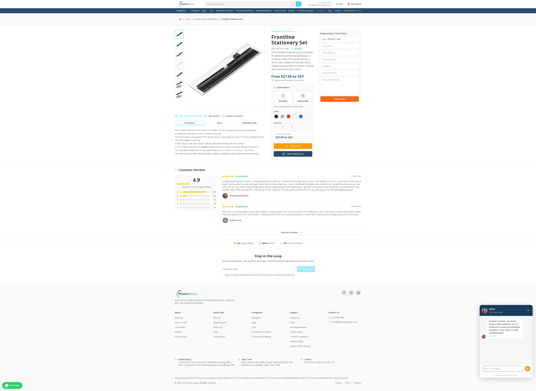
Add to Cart (295, 146)
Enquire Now (339, 99)
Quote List (218, 327)
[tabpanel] (220, 142)
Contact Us (295, 317)
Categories (180, 10)
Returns (357, 383)
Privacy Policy (296, 332)
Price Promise (181, 336)
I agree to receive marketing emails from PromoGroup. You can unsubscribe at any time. (259, 275)
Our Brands (180, 327)
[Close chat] (528, 310)
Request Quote (220, 322)
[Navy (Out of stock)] (282, 116)
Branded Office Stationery (205, 19)
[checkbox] (222, 275)
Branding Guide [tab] (250, 122)
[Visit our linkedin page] (358, 292)
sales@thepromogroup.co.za (319, 5)
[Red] (288, 116)
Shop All (216, 317)
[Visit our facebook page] (344, 292)
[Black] (276, 116)
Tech (211, 10)
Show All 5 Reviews (289, 232)
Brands (291, 10)
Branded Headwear (263, 10)
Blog (330, 10)
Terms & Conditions (299, 336)
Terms (348, 383)
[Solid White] (294, 116)
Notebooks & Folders (224, 10)
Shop (187, 19)
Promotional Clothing (244, 10)
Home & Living (280, 10)
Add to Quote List (295, 153)
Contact (338, 10)
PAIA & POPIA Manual (300, 346)
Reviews (178, 332)
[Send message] (527, 368)
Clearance (321, 10)
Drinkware (195, 10)
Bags (204, 10)
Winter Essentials (306, 10)
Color (276, 111)
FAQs (292, 322)
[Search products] (298, 4)
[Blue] (300, 116)
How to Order (181, 322)
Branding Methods (298, 327)
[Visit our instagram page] (351, 292)
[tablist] (220, 123)
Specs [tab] (219, 122)
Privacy (338, 383)
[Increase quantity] (291, 127)
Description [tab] (190, 122)
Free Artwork (219, 336)
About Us (179, 317)
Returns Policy (296, 341)
